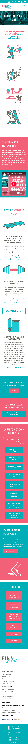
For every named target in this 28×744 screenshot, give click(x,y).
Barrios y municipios (8, 689)
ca (12, 1)
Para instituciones (7, 715)
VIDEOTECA (14, 634)
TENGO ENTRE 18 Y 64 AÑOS (14, 467)
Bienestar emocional (8, 681)
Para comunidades (7, 686)
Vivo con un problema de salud (11, 712)
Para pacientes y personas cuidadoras (13, 705)
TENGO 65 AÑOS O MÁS (14, 475)
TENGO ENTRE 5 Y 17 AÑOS (14, 458)
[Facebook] (19, 1)
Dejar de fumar (6, 683)
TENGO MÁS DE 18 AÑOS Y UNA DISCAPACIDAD (14, 515)
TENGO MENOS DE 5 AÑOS (14, 450)
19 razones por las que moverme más (14, 413)
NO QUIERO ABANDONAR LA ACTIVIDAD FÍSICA (14, 616)
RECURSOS (14, 641)
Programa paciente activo (9, 710)
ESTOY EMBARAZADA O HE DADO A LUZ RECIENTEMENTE (14, 484)
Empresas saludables (8, 696)
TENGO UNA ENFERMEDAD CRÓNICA (14, 495)
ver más (14, 390)
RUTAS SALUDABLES (14, 626)
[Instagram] (22, 1)
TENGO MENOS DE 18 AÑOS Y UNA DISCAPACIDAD (14, 505)
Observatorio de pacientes (9, 708)
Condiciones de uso (14, 732)
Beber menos (6, 679)
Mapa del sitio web (14, 737)
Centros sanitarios (7, 694)
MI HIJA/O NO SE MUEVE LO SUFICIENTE (14, 606)
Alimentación (6, 676)
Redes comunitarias (7, 698)
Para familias (6, 702)
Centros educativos (7, 691)
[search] (22, 6)
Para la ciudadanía (7, 671)
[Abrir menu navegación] (25, 6)
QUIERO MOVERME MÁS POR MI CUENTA (14, 595)
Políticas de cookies (14, 735)
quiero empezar (11, 551)
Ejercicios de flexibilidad (14, 367)
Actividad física (6, 674)
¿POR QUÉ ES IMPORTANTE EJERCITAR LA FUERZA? (14, 311)
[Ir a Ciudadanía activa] (7, 6)
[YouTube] (25, 1)
